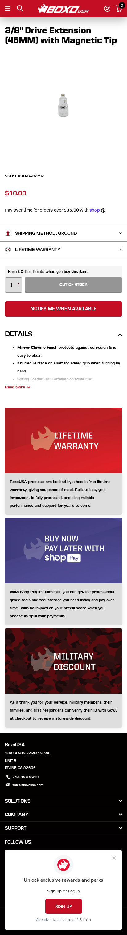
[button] (19, 279)
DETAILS (18, 334)
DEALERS (8, 8)
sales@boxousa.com (27, 785)
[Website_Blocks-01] (63, 711)
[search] (20, 8)
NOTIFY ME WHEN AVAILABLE (63, 308)
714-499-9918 (25, 777)
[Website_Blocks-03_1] (63, 494)
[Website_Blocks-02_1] (63, 604)
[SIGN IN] (107, 8)
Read (15, 387)
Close (63, 800)
